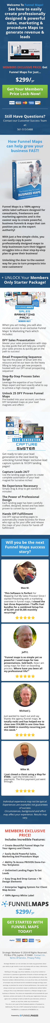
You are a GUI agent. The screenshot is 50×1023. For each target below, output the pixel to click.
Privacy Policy (33, 957)
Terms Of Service (18, 957)
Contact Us (39, 955)
